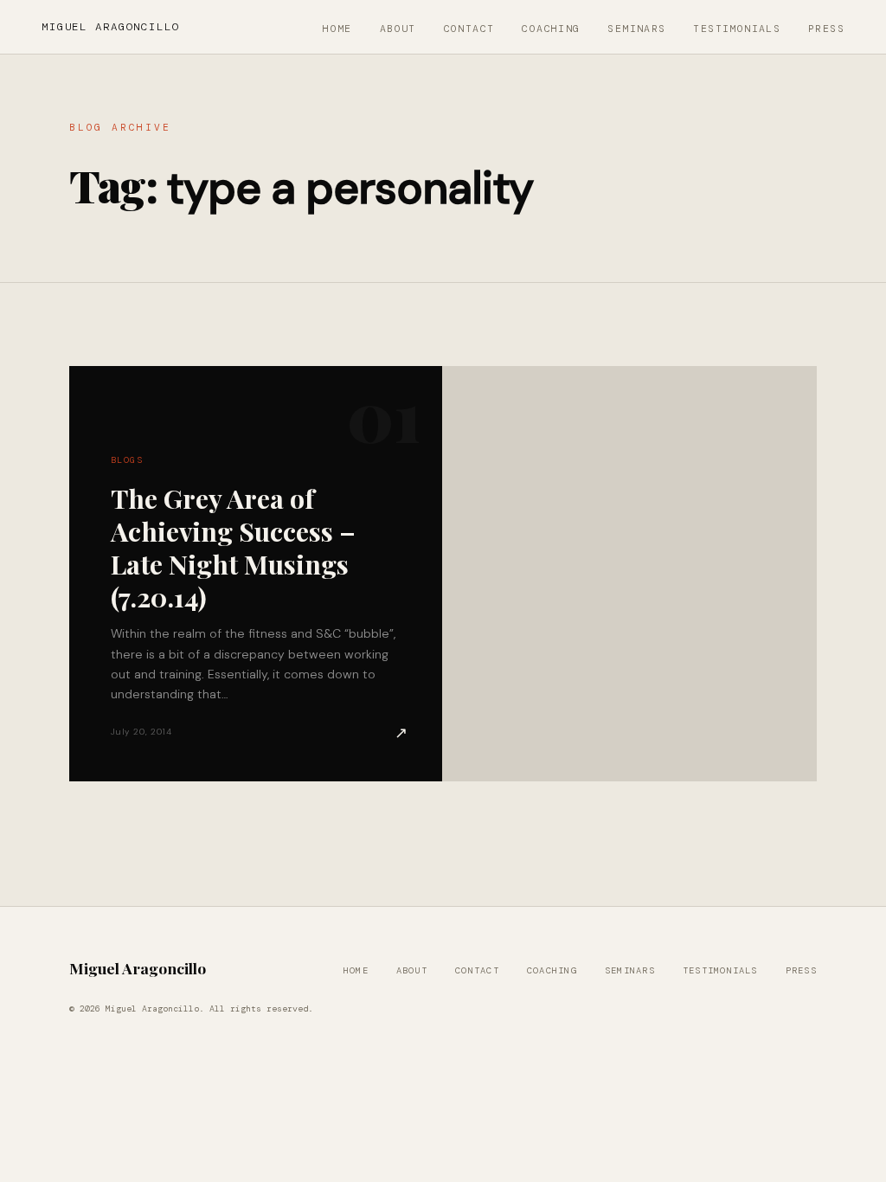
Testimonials (736, 28)
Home (337, 28)
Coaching (551, 28)
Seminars (636, 28)
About (398, 28)
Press (826, 28)
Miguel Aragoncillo (111, 27)
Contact (469, 28)
